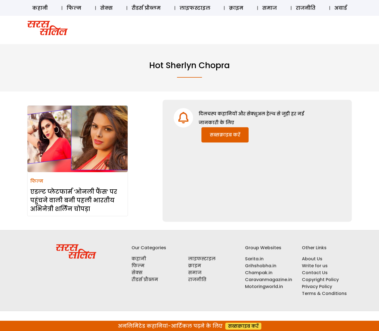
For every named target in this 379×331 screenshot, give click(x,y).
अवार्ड (340, 7)
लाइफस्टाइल (195, 7)
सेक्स (106, 7)
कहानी (40, 7)
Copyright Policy (320, 279)
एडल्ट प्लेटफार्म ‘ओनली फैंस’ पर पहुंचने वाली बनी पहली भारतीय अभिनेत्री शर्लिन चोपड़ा (73, 200)
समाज (269, 7)
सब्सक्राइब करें (225, 135)
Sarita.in (254, 259)
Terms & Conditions (324, 293)
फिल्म (74, 7)
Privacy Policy (317, 286)
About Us (312, 259)
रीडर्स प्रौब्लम (146, 7)
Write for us (315, 266)
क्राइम (236, 7)
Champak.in (258, 272)
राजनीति (305, 7)
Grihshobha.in (260, 266)
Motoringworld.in (264, 286)
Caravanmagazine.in (268, 279)
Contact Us (315, 272)
